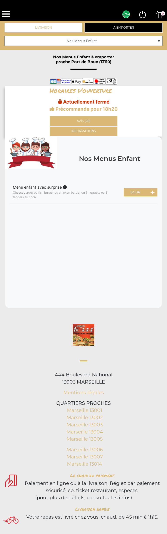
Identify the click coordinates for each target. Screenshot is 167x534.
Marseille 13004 (84, 432)
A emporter (123, 28)
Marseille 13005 (85, 439)
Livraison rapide (92, 509)
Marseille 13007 (85, 457)
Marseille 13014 (84, 464)
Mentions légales (83, 393)
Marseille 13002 (85, 417)
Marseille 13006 (85, 450)
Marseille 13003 (85, 425)
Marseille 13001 (84, 410)
